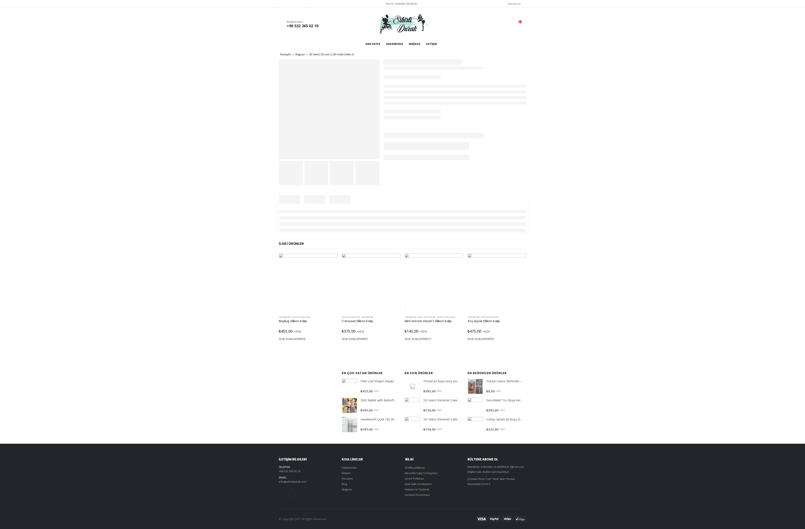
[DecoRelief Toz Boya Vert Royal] (475, 405)
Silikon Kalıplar (301, 317)
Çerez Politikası (414, 478)
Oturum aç (514, 3)
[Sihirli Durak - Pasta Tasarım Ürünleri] (402, 24)
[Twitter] (292, 4)
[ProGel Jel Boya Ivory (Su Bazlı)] (412, 386)
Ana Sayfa (372, 44)
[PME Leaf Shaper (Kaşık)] (349, 386)
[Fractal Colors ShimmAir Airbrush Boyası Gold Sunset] (475, 386)
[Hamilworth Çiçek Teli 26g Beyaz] (349, 424)
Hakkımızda (394, 44)
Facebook (283, 494)
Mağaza (414, 44)
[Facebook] (285, 4)
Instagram (301, 494)
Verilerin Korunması (417, 495)
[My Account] (496, 24)
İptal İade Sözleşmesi (418, 484)
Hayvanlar (285, 317)
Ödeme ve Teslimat (417, 489)
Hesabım (347, 478)
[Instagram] (299, 4)
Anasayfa (285, 54)
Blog (344, 484)
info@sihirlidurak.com (292, 482)
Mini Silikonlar (426, 317)
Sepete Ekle (330, 260)
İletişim (431, 44)
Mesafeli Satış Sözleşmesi (421, 473)
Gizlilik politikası (415, 467)
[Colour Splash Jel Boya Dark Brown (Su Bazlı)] (475, 424)
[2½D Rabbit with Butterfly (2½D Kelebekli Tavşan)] (349, 405)
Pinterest (292, 494)
